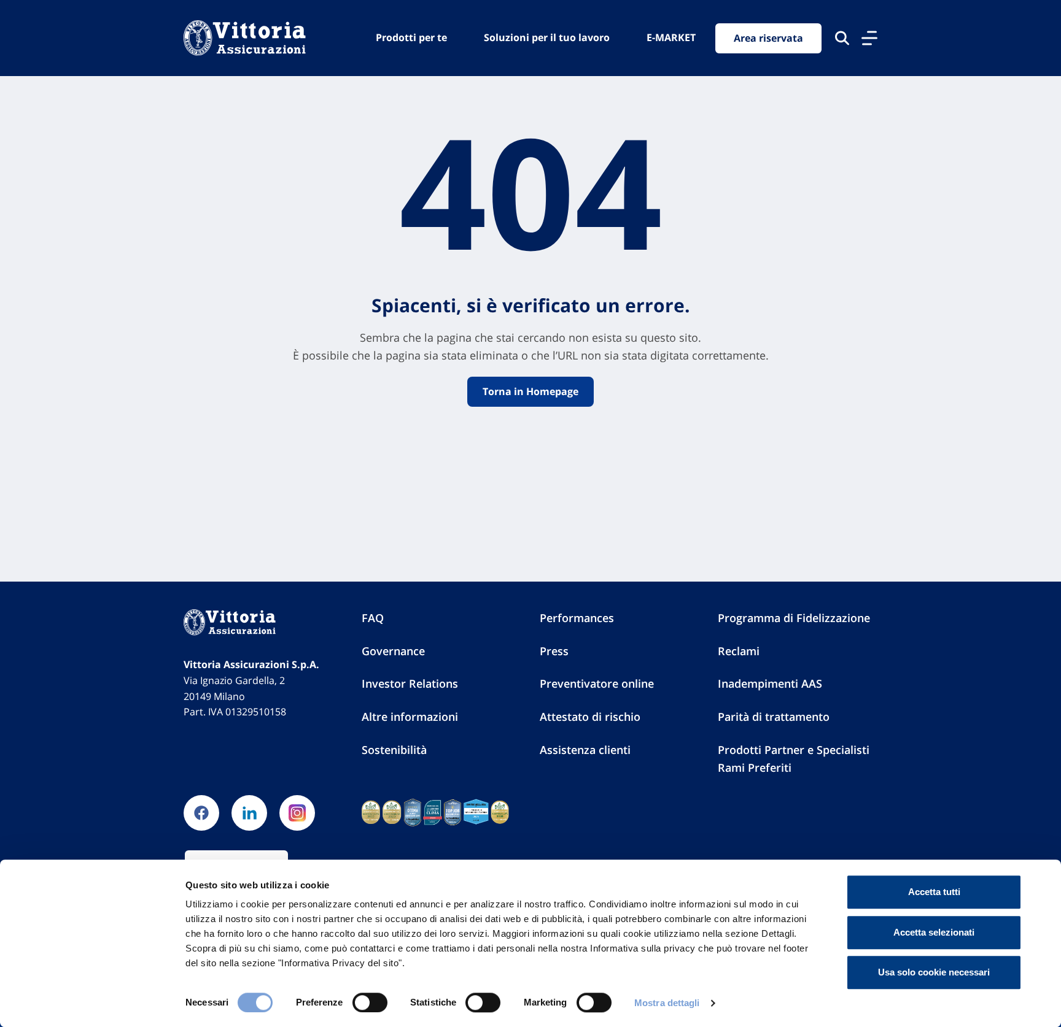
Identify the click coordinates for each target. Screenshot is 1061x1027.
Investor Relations (410, 683)
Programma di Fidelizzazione (794, 617)
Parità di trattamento (774, 716)
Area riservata (768, 38)
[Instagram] (297, 813)
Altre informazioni (410, 716)
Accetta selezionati (933, 932)
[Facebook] (201, 813)
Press (554, 651)
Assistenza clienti (585, 749)
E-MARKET (671, 37)
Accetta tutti (934, 892)
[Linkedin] (249, 813)
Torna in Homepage (530, 391)
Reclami (739, 651)
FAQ (373, 617)
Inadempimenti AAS (770, 683)
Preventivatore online (597, 683)
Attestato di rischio (590, 716)
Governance (393, 651)
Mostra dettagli (667, 1003)
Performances (577, 617)
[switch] (369, 1002)
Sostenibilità (394, 749)
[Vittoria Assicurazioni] (245, 38)
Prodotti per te (411, 37)
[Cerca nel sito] (842, 38)
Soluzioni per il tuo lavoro (547, 37)
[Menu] (869, 38)
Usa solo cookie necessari (934, 972)
